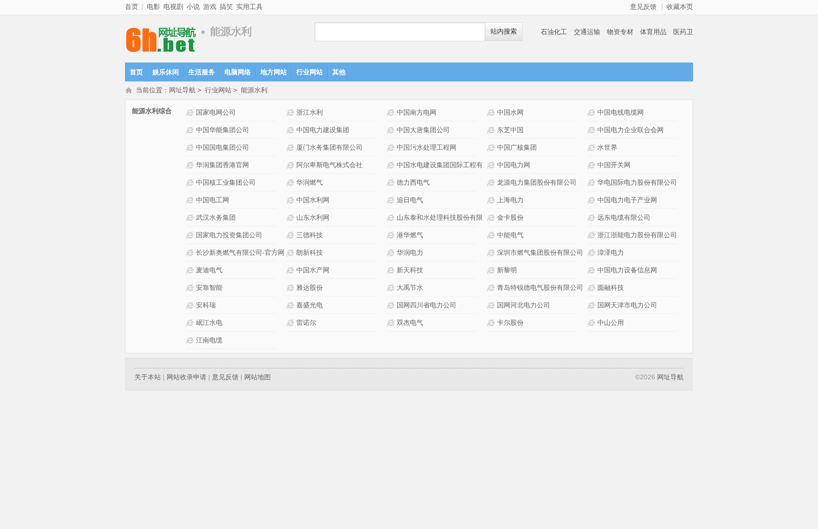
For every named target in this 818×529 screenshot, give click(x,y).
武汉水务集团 (216, 217)
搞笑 (226, 6)
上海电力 (510, 200)
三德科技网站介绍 (291, 235)
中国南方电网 (416, 112)
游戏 (209, 6)
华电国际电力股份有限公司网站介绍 (592, 182)
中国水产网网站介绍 (291, 270)
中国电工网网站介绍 (191, 200)
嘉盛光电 (309, 305)
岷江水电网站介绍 (191, 323)
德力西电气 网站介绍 (392, 182)
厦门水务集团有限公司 (329, 147)
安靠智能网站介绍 (191, 288)
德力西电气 (413, 182)
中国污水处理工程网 (426, 147)
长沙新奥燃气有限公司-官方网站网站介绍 (191, 253)
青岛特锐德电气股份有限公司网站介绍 (492, 288)
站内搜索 (503, 31)
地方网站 (273, 72)
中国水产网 (312, 270)
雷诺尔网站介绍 (291, 323)
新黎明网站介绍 (492, 270)
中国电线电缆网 (620, 112)
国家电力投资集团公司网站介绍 (191, 235)
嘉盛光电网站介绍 (291, 305)
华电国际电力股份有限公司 (637, 182)
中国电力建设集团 (322, 130)
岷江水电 (209, 322)
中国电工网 (212, 200)
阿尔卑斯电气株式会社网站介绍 (291, 165)
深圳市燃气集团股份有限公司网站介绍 (492, 253)
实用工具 (249, 6)
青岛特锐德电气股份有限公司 (540, 287)
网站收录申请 (186, 377)
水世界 (607, 147)
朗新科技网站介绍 (291, 253)
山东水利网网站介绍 (291, 218)
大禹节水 (410, 287)
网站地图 (257, 377)
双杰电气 (410, 322)
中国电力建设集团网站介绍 (291, 130)
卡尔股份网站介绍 (492, 323)
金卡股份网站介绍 (492, 218)
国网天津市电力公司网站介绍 (592, 305)
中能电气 (510, 235)
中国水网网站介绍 (492, 112)
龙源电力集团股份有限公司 (537, 182)
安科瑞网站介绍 (191, 305)
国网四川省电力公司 (426, 305)
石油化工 (554, 32)
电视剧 (173, 6)
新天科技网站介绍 (392, 270)
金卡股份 (510, 217)
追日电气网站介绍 (392, 200)
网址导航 (167, 32)
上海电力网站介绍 (492, 200)
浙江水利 (309, 112)
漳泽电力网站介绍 (592, 253)
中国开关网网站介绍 (592, 165)
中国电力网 (513, 165)
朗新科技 (309, 252)
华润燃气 (309, 182)
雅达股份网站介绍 (291, 288)
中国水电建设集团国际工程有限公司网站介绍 (392, 165)
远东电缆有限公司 (623, 217)
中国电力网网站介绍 (492, 165)
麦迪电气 (209, 270)
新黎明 (507, 270)
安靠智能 (209, 287)
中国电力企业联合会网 (630, 130)
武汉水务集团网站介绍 (191, 218)
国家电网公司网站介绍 (191, 112)
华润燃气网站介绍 (291, 182)
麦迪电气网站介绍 (191, 270)
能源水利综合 (152, 111)
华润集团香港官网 (222, 165)
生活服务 (201, 72)
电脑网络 (237, 72)
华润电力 (410, 252)
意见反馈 (643, 6)
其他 (339, 72)
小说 (193, 6)
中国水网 (510, 112)
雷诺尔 (306, 322)
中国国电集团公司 (222, 147)
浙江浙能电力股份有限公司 (637, 235)
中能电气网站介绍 (492, 235)
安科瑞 (206, 305)
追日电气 (410, 200)
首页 (131, 6)
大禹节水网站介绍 (392, 288)
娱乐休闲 (165, 72)
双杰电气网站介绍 (392, 323)
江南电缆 (209, 340)
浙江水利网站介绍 (291, 112)
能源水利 (254, 90)
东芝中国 (510, 130)
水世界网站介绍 (592, 147)
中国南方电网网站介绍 (392, 112)
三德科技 (309, 235)
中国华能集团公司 (222, 130)
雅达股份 (309, 287)
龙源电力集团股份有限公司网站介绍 (492, 182)
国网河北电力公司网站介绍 (492, 305)
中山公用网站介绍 (592, 323)
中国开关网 (614, 165)
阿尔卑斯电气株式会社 (329, 165)
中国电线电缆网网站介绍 (592, 112)
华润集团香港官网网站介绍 (191, 165)
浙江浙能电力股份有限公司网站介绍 (592, 235)
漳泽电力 (610, 252)
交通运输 (587, 32)
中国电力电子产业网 (627, 200)
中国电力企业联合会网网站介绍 (592, 130)
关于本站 (147, 377)
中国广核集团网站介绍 (492, 147)
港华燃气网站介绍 (392, 235)
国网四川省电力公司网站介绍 (392, 305)
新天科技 (410, 270)
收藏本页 (680, 6)
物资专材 (620, 32)
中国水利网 (312, 200)
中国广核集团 (517, 147)
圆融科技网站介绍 (592, 288)
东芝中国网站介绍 (492, 130)
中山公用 (610, 322)
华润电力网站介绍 (392, 253)
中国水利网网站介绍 (291, 200)
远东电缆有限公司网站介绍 (592, 218)
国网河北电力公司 (523, 305)
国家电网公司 (216, 112)
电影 (153, 6)
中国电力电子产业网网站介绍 (592, 200)
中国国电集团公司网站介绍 (191, 147)
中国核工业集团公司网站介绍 (191, 182)
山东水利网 (312, 217)
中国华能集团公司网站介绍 (191, 130)
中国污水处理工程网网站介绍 (392, 147)
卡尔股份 (510, 322)
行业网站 (309, 72)
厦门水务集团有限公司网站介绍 (291, 147)
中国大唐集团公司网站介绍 (392, 130)
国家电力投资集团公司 (229, 235)
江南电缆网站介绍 (191, 340)
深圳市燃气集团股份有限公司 (540, 252)
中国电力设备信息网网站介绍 (592, 270)
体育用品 (653, 32)
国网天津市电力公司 (627, 305)
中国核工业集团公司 (226, 182)
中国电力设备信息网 (627, 270)
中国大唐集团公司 (423, 130)
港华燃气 (410, 235)
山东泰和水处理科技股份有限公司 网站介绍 (392, 218)
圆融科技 (610, 287)
